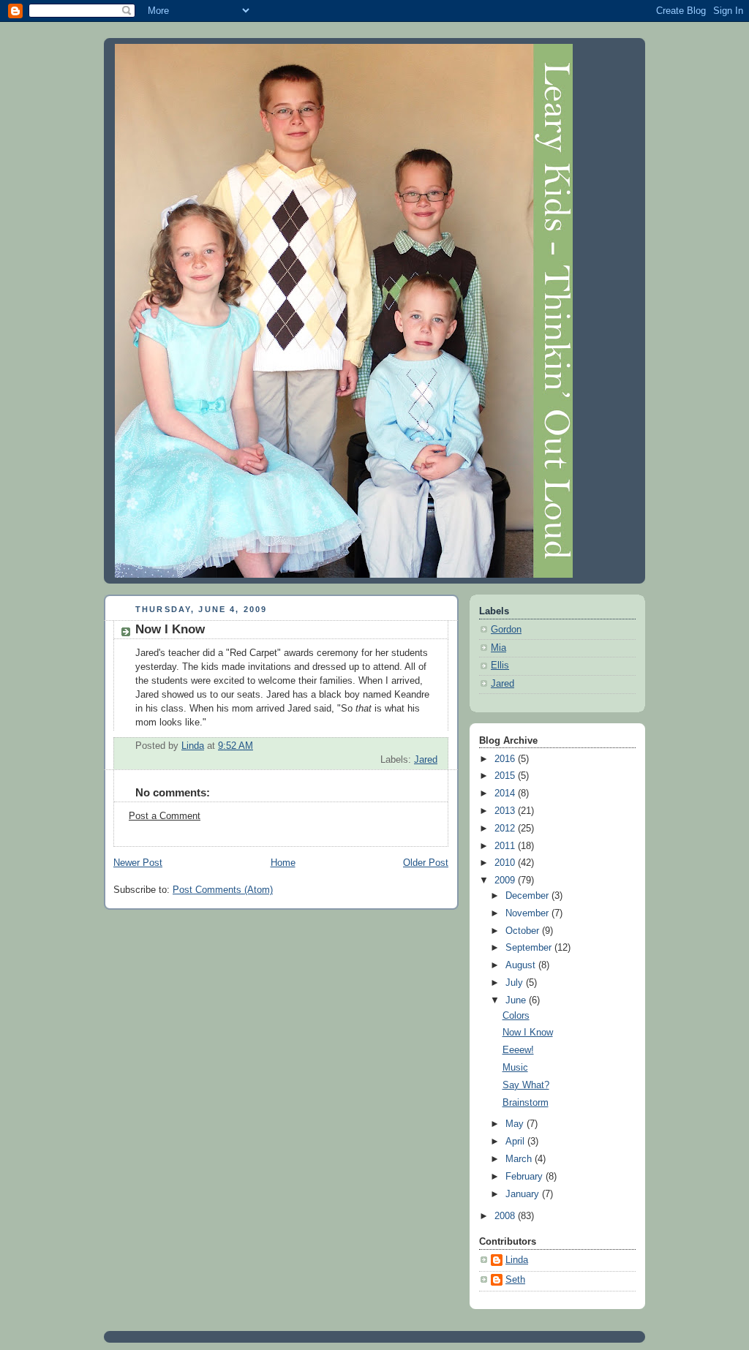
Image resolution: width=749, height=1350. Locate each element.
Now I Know (528, 1032)
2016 (506, 759)
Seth (515, 1280)
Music (515, 1068)
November (528, 913)
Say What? (526, 1085)
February (525, 1177)
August (521, 965)
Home (283, 863)
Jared (425, 760)
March (520, 1159)
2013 (506, 811)
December (528, 896)
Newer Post (137, 863)
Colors (516, 1016)
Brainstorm (526, 1103)
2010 (506, 863)
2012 (506, 828)
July (515, 983)
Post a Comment (164, 816)
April (516, 1141)
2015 (506, 776)
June (517, 1000)
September (529, 948)
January (523, 1194)
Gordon (506, 630)
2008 (506, 1216)
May (516, 1124)
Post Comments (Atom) (223, 890)
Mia (498, 648)
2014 (506, 793)
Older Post (425, 863)
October (523, 931)
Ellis (500, 665)
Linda (516, 1260)
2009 (506, 880)
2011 (506, 846)
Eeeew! (518, 1050)
